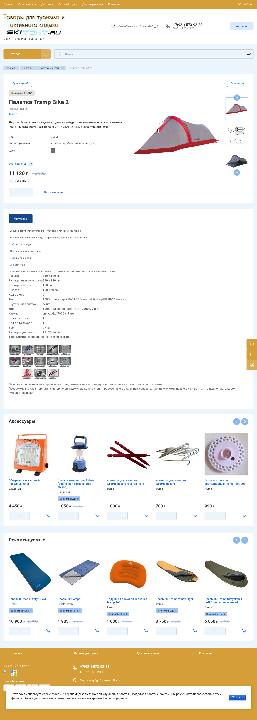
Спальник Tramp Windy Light (174, 599)
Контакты (242, 26)
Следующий (238, 83)
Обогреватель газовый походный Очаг (24, 482)
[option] (175, 135)
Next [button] (237, 172)
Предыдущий (20, 83)
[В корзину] (48, 516)
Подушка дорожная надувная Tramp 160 (127, 600)
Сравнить (20, 180)
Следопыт (15, 488)
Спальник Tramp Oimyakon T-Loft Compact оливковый (224, 600)
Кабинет (248, 4)
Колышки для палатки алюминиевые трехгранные (125, 482)
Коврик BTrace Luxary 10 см (27, 599)
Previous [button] (237, 97)
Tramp (13, 114)
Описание (20, 218)
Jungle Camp (65, 604)
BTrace (13, 604)
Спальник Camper (69, 599)
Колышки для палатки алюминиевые (171, 482)
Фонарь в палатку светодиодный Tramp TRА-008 (225, 482)
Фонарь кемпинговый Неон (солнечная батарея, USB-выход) (76, 484)
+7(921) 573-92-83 (187, 25)
